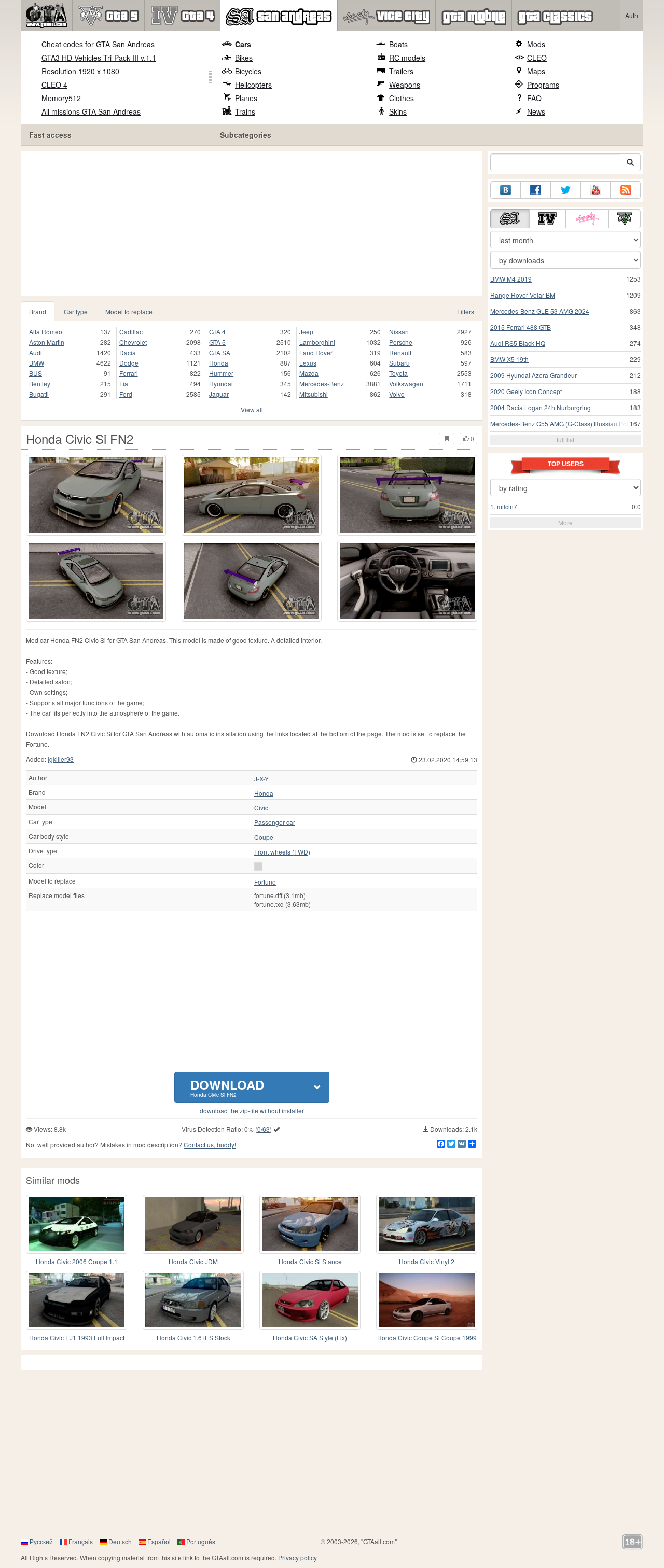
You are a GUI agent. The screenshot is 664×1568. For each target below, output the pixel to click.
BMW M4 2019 (511, 278)
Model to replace (129, 311)
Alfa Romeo (45, 331)
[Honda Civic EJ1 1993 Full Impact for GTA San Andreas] (76, 1300)
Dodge (129, 362)
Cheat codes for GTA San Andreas (98, 44)
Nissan (399, 331)
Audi (35, 352)
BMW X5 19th (509, 359)
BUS (35, 373)
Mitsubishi (313, 393)
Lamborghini (317, 342)
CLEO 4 (54, 84)
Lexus (307, 362)
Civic (261, 807)
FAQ (534, 98)
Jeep (306, 331)
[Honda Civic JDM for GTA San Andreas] (193, 1224)
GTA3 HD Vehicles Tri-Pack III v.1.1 (99, 57)
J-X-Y (261, 778)
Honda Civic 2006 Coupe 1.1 (77, 1261)
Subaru (399, 362)
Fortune (265, 882)
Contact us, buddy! (210, 1144)
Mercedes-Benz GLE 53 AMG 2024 (539, 310)
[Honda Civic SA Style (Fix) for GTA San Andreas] (310, 1300)
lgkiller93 (61, 758)
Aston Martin (46, 342)
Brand (37, 311)
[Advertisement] (254, 223)
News (536, 111)
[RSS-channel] (626, 190)
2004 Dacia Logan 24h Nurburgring (540, 407)
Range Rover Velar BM (522, 294)
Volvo (397, 393)
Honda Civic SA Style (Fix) (310, 1337)
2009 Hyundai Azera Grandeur (533, 375)
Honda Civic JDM (193, 1261)
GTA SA (219, 352)
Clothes (401, 98)
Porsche (400, 342)
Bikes (244, 57)
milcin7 (507, 506)
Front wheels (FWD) (282, 852)
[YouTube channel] (595, 190)
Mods (536, 44)
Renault (400, 352)
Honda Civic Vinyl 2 (426, 1261)
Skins (398, 111)
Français (80, 1541)
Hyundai (221, 383)
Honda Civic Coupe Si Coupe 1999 (427, 1337)
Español (159, 1541)
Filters (465, 311)
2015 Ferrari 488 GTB (520, 327)
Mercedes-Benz (321, 383)
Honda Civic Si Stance (310, 1261)
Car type (76, 311)
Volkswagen (406, 383)
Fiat (124, 383)
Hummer (221, 373)
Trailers (401, 71)
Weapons (404, 84)
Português (200, 1541)
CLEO (537, 57)
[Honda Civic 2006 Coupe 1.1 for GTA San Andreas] (76, 1224)
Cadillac (131, 331)
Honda (218, 362)
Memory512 (61, 98)
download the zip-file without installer (252, 1111)
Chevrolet (133, 342)
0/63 (263, 1129)
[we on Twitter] (565, 190)
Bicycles (248, 71)
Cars (243, 44)
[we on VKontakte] (505, 190)
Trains (245, 111)
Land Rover (316, 352)
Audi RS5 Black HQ (517, 343)
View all (252, 409)
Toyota (398, 373)
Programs (543, 84)
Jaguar (219, 393)
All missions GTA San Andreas (91, 111)
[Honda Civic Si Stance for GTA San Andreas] (310, 1224)
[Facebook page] (535, 190)
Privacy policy (297, 1557)
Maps (536, 71)
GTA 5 (217, 342)
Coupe (263, 837)
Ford (125, 393)
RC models (407, 57)
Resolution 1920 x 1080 (80, 71)
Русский (41, 1541)
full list (565, 439)
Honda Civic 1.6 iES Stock (193, 1337)
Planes (246, 98)
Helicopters (253, 84)
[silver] (258, 866)
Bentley (39, 383)
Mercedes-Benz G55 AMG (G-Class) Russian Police (563, 423)
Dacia (127, 352)
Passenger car (274, 822)
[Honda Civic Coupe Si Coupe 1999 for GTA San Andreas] (426, 1300)
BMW (36, 362)
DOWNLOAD (227, 1087)
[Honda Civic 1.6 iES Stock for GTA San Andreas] (193, 1300)
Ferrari (128, 373)
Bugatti (39, 393)
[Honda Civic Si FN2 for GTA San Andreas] (96, 495)
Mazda (309, 373)
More (565, 522)
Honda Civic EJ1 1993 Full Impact (77, 1337)
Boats (398, 44)
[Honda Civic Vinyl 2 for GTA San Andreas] (426, 1224)
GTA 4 (217, 331)
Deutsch (120, 1541)
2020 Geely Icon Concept (526, 391)
